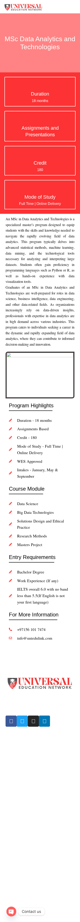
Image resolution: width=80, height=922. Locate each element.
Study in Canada (17, 800)
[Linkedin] (44, 721)
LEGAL (11, 835)
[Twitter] (22, 721)
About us (12, 750)
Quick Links (16, 735)
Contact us (13, 773)
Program (12, 792)
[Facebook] (11, 721)
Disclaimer (13, 858)
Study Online (15, 765)
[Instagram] (33, 721)
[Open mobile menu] (75, 6)
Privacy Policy (15, 850)
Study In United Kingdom (23, 808)
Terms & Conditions (19, 843)
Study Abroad (15, 758)
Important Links (20, 785)
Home (10, 742)
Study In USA (15, 823)
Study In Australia (18, 815)
